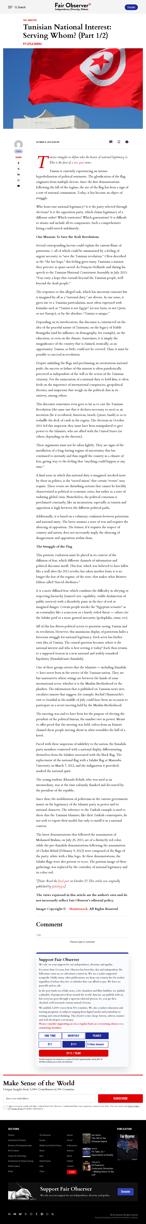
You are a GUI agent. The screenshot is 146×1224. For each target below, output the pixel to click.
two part (79, 162)
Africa (41, 1150)
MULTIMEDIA (96, 1135)
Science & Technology (17, 1156)
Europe (42, 1140)
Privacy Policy (133, 1106)
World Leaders (14, 1166)
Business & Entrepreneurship (20, 1145)
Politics (11, 1135)
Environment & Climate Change (21, 1161)
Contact (70, 1166)
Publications (72, 1145)
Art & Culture (13, 1150)
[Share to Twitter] (18, 168)
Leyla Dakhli (34, 43)
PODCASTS (96, 1162)
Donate (125, 1191)
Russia (70, 1135)
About (69, 1156)
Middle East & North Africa (50, 1145)
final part (63, 881)
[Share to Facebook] (18, 163)
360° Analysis (30, 20)
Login (38, 935)
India (41, 1166)
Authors (70, 1150)
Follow (18, 151)
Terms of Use (17, 1108)
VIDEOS (94, 1149)
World (10, 1171)
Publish (70, 1161)
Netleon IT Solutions (131, 1218)
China (41, 1171)
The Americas (45, 1135)
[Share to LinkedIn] (18, 174)
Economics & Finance (17, 1140)
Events (70, 1140)
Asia (41, 1156)
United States (45, 1161)
